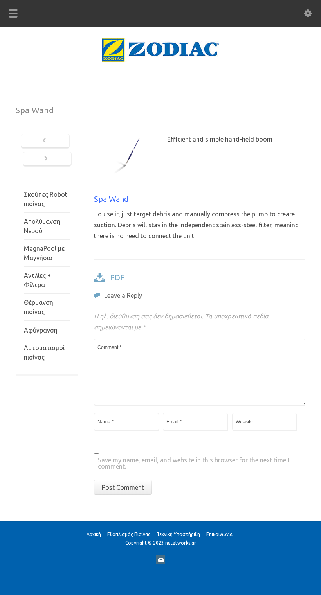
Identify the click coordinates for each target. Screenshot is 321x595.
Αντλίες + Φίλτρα (37, 280)
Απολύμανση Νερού (42, 226)
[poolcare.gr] (160, 59)
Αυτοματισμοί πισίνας (44, 352)
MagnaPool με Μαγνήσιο (44, 253)
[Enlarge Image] (126, 139)
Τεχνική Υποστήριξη (178, 534)
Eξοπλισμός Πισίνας (128, 534)
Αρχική (94, 534)
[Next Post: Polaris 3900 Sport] (47, 159)
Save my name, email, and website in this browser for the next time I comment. (193, 463)
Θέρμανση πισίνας (38, 307)
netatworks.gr (180, 542)
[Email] (160, 559)
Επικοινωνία (219, 534)
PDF (117, 277)
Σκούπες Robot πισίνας (45, 199)
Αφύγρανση (41, 330)
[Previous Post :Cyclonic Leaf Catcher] (45, 141)
